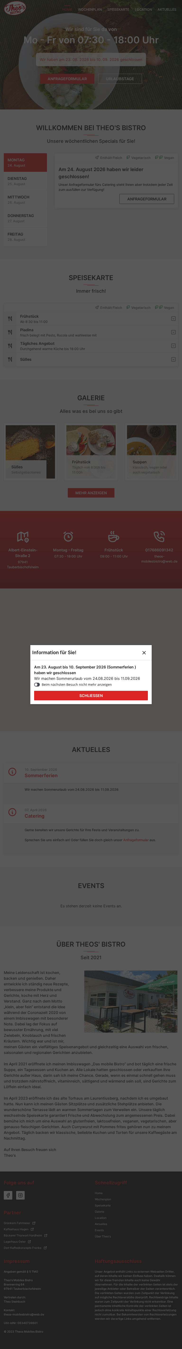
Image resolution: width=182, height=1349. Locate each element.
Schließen (91, 695)
